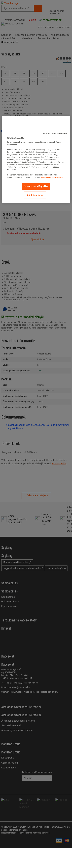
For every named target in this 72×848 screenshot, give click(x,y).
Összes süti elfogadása (36, 186)
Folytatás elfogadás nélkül (55, 133)
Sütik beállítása (35, 195)
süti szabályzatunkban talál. (52, 177)
